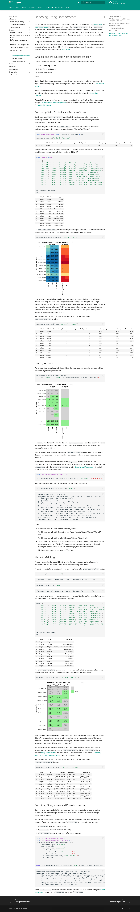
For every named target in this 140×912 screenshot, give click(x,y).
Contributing (59, 7)
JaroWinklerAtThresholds (84, 467)
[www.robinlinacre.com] (126, 908)
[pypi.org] (122, 908)
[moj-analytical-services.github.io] (129, 908)
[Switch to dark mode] (79, 2)
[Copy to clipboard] (103, 134)
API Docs (40, 7)
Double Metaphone (44, 105)
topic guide (66, 50)
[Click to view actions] (71, 268)
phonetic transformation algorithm (54, 103)
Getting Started (14, 7)
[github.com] (118, 908)
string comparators (48, 753)
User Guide (49, 7)
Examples (32, 7)
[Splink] (11, 2)
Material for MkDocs (21, 908)
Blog (67, 7)
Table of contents (115, 16)
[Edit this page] (104, 17)
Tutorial (24, 7)
